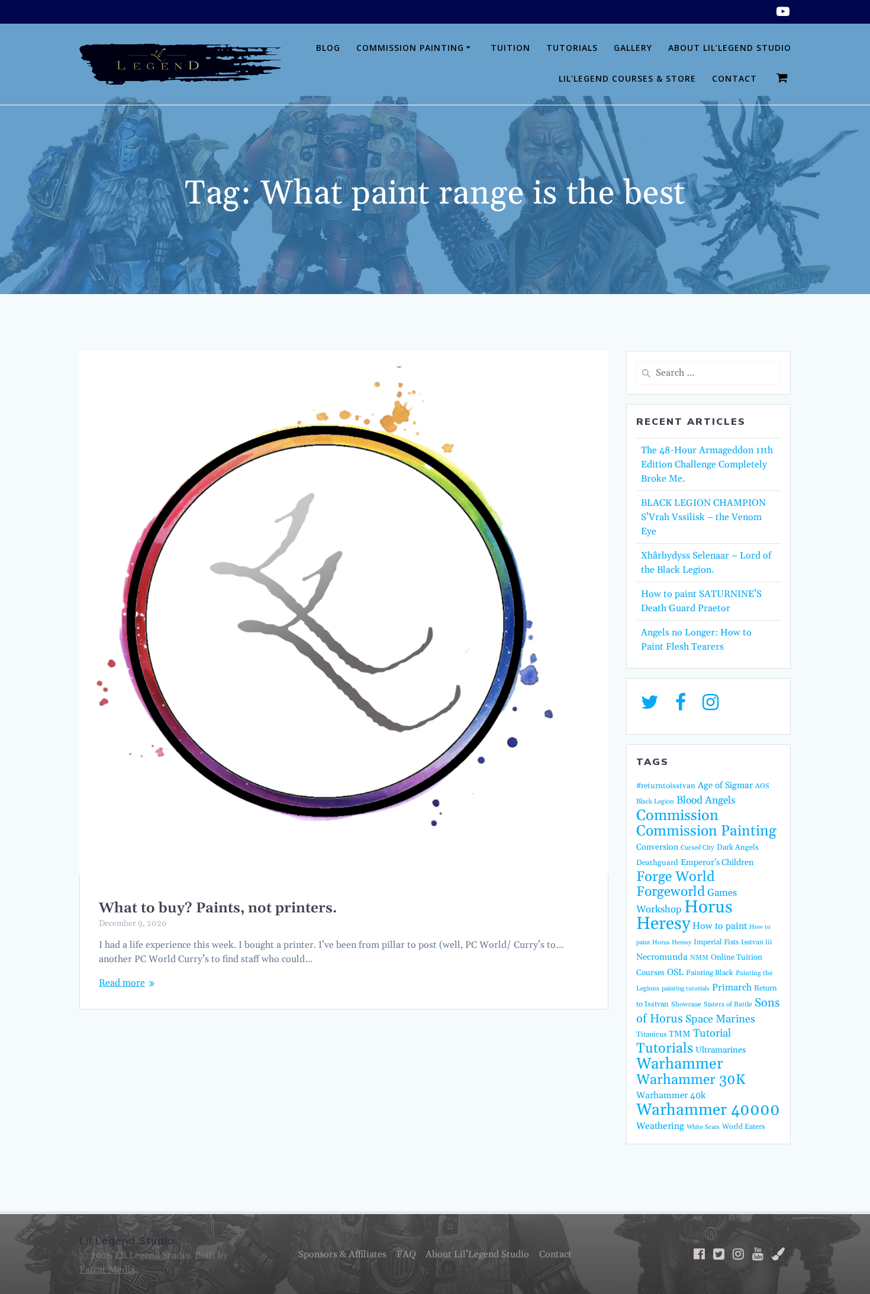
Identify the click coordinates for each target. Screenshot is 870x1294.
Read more (122, 983)
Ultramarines (720, 1050)
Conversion (657, 847)
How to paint (719, 926)
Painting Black (709, 972)
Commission (677, 815)
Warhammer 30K (690, 1080)
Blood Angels (706, 800)
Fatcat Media (107, 1270)
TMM (680, 1034)
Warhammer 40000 (708, 1110)
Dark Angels (738, 847)
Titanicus (651, 1034)
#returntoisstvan (665, 785)
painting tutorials (686, 989)
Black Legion (655, 802)
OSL (675, 972)
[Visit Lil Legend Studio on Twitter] (650, 706)
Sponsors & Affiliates (342, 1254)
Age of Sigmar (725, 785)
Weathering (660, 1126)
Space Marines (720, 1019)
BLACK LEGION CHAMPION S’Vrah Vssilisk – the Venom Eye (703, 517)
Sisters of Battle (728, 1004)
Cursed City (697, 848)
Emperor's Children (717, 862)
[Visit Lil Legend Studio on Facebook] (680, 706)
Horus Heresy (684, 915)
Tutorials (572, 47)
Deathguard (657, 862)
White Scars (703, 1127)
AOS (762, 786)
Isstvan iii (756, 942)
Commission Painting (410, 47)
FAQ (406, 1254)
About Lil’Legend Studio (729, 47)
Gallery (633, 47)
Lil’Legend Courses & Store (627, 78)
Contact (734, 78)
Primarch (732, 987)
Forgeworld (670, 892)
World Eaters (743, 1126)
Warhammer (679, 1064)
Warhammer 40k (670, 1095)
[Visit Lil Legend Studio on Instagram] (710, 706)
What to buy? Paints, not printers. (218, 908)
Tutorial (712, 1033)
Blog (328, 47)
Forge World (675, 877)
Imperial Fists (716, 942)
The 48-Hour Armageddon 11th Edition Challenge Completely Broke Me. (707, 464)
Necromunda (662, 957)
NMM (699, 957)
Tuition (510, 47)
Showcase (686, 1004)
